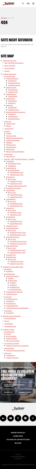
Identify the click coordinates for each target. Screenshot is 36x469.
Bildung (18, 443)
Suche (23, 3)
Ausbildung (18, 436)
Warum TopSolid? (18, 433)
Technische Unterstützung (18, 439)
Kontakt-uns (8, 392)
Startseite (4, 18)
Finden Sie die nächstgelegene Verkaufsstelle (14, 385)
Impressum (18, 458)
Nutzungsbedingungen (18, 456)
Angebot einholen (25, 392)
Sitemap (18, 454)
